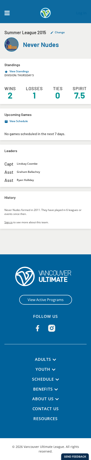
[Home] (45, 276)
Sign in (8, 222)
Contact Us (45, 408)
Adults (43, 359)
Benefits (43, 389)
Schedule (43, 379)
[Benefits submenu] (56, 389)
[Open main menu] (7, 13)
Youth (43, 369)
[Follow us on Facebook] (37, 328)
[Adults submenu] (54, 360)
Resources (45, 418)
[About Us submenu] (57, 399)
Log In (81, 13)
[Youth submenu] (53, 370)
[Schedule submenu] (57, 379)
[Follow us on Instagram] (51, 328)
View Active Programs (46, 299)
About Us (42, 398)
